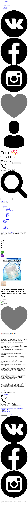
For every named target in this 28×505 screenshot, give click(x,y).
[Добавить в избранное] (14, 331)
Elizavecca (8, 209)
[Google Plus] (15, 333)
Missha (7, 215)
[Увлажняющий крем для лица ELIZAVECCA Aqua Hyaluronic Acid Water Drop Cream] (12, 280)
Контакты (8, 411)
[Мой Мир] (14, 333)
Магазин (7, 232)
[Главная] (3, 204)
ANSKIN (8, 208)
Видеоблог (3, 409)
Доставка (13, 414)
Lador (7, 214)
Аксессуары (4, 244)
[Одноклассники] (13, 333)
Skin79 (7, 219)
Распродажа (4, 245)
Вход (2, 148)
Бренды (5, 207)
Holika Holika (9, 212)
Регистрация (6, 148)
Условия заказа (4, 414)
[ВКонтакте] (10, 333)
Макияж (3, 238)
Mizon (7, 216)
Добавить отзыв (4, 394)
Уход (10, 232)
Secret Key (8, 217)
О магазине (3, 411)
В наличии (3, 247)
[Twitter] (11, 333)
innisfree (7, 213)
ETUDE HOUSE (9, 210)
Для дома (3, 242)
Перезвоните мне (16, 162)
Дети (2, 236)
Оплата (9, 414)
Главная (2, 232)
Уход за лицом (15, 232)
